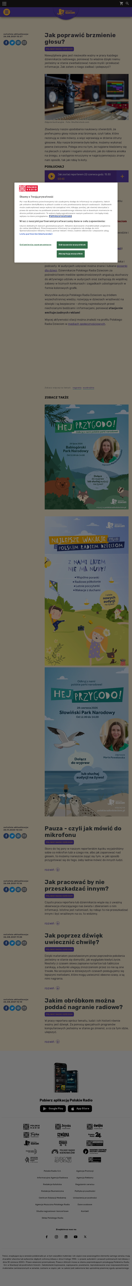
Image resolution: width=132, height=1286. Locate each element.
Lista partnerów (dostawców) (36, 234)
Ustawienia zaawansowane (35, 245)
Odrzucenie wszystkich (72, 245)
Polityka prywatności (60, 216)
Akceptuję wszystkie (71, 254)
